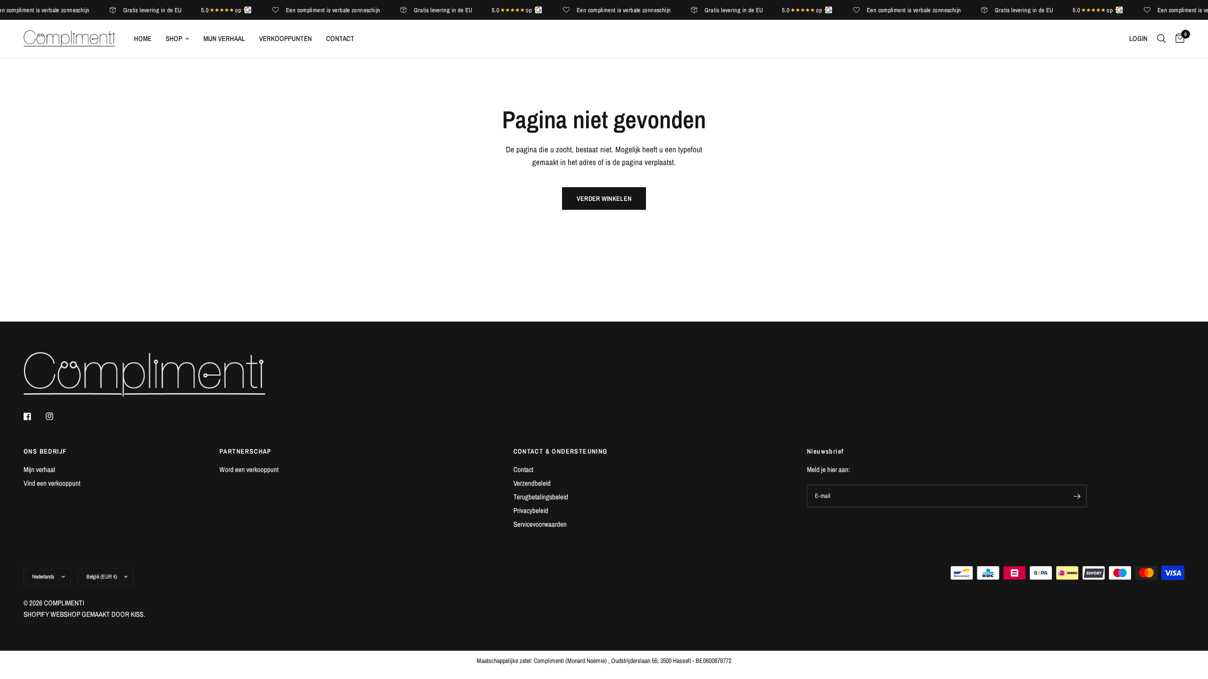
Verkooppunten (285, 38)
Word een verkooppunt (248, 469)
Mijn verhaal (224, 38)
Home (142, 38)
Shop (174, 38)
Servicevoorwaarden (540, 524)
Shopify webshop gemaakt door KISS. (84, 614)
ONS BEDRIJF (45, 451)
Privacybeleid (530, 510)
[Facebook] (34, 416)
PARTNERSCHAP (245, 451)
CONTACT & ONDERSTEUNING (560, 451)
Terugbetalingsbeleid (540, 497)
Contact (340, 38)
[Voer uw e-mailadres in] (1077, 496)
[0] (1177, 39)
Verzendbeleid (532, 483)
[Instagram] (56, 416)
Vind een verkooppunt (52, 483)
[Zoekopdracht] (1161, 39)
